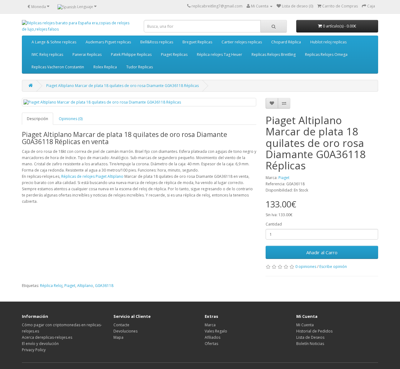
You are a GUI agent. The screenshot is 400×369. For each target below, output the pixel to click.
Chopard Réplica (286, 42)
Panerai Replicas (87, 54)
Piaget (283, 177)
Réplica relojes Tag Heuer (219, 54)
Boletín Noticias (310, 343)
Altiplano (85, 285)
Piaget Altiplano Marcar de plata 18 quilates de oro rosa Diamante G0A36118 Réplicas (122, 85)
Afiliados (212, 337)
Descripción (37, 118)
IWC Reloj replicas (47, 54)
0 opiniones (305, 266)
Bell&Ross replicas (156, 42)
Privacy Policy (34, 349)
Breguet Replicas (197, 42)
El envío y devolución (40, 343)
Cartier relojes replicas (242, 42)
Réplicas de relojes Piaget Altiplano (92, 176)
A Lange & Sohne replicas (54, 42)
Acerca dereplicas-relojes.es (47, 337)
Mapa (118, 337)
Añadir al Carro (322, 252)
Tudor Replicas (139, 67)
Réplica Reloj (51, 285)
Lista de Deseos (310, 337)
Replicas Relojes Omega (326, 54)
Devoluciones (125, 331)
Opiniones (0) (70, 118)
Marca (210, 325)
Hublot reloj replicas (328, 42)
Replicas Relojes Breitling (274, 54)
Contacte (121, 325)
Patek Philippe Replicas (131, 54)
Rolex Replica (105, 67)
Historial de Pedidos (314, 331)
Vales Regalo (216, 331)
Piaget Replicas (174, 54)
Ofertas (211, 343)
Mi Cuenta (305, 325)
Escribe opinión (333, 266)
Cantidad (274, 224)
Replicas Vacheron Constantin (58, 67)
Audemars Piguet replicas (108, 42)
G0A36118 (104, 285)
